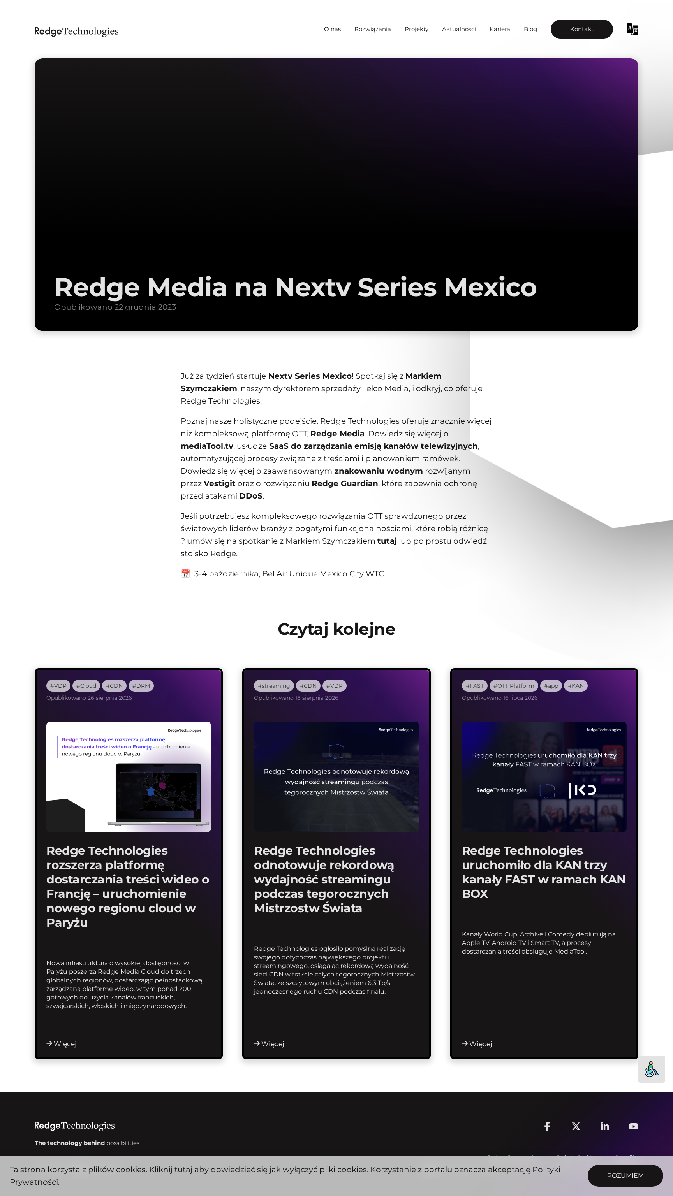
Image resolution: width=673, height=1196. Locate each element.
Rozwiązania (372, 29)
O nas (332, 29)
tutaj (183, 1169)
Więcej (65, 1044)
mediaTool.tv (207, 446)
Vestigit (220, 483)
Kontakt (582, 29)
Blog (530, 29)
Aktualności (459, 29)
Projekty (416, 29)
